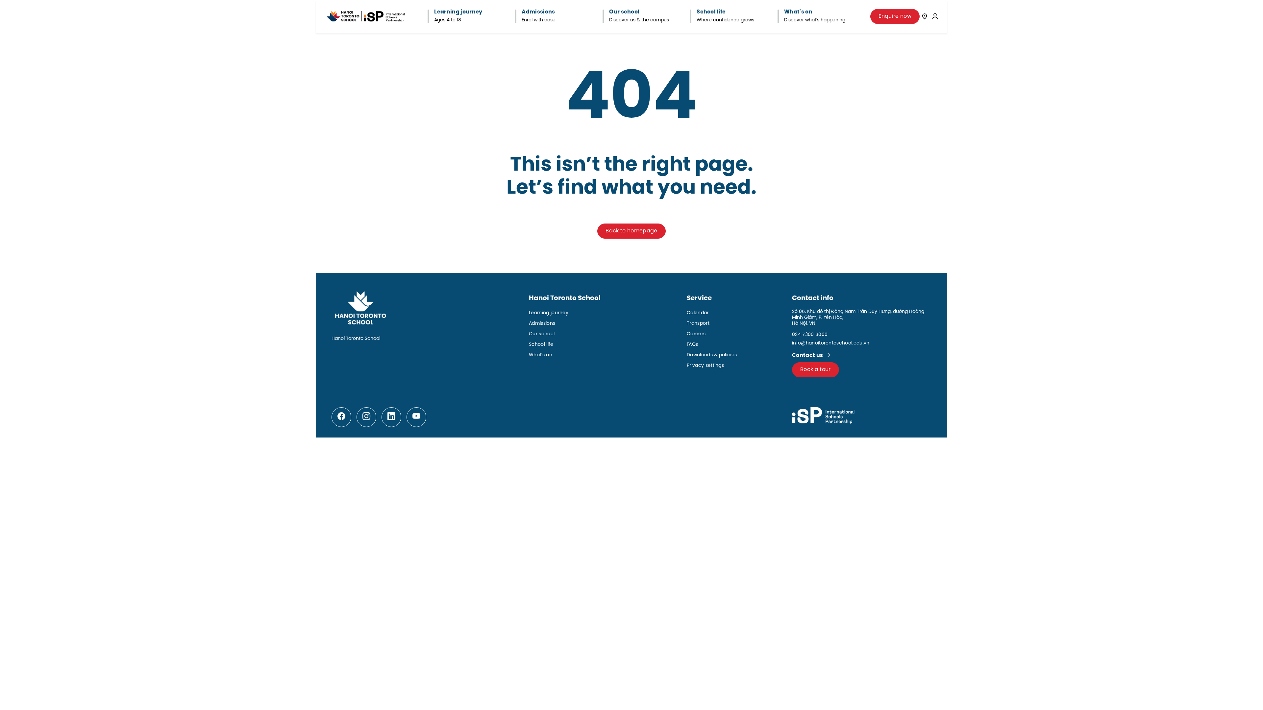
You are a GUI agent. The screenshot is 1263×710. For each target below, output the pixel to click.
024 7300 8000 (810, 334)
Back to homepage (631, 231)
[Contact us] (924, 16)
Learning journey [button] (458, 12)
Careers (696, 334)
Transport (698, 323)
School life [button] (711, 12)
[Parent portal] (935, 16)
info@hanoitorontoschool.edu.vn (831, 343)
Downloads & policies (712, 355)
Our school (542, 334)
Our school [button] (624, 12)
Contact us (808, 355)
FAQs (692, 344)
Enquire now (895, 16)
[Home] (365, 16)
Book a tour (815, 369)
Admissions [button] (538, 12)
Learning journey (548, 313)
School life (541, 344)
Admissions (542, 323)
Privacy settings (705, 365)
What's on (540, 355)
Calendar (698, 313)
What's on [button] (798, 12)
